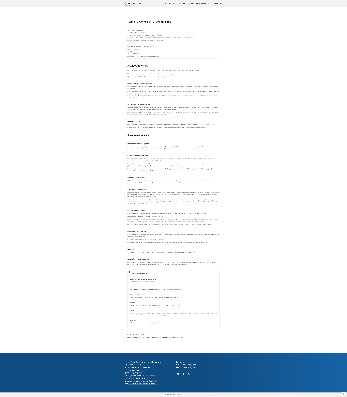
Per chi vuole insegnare (186, 367)
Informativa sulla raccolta (173, 395)
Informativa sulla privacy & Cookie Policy (142, 381)
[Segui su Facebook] (183, 374)
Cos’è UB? (191, 3)
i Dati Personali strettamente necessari (163, 337)
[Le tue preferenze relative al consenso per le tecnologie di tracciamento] (344, 394)
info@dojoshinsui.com (139, 378)
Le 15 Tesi (171, 3)
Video (210, 3)
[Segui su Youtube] (178, 374)
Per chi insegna (201, 3)
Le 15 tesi (180, 362)
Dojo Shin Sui (130, 365)
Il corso (163, 3)
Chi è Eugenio (181, 3)
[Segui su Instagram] (189, 374)
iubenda (129, 337)
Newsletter (218, 3)
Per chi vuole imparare (186, 365)
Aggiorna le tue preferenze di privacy (141, 384)
